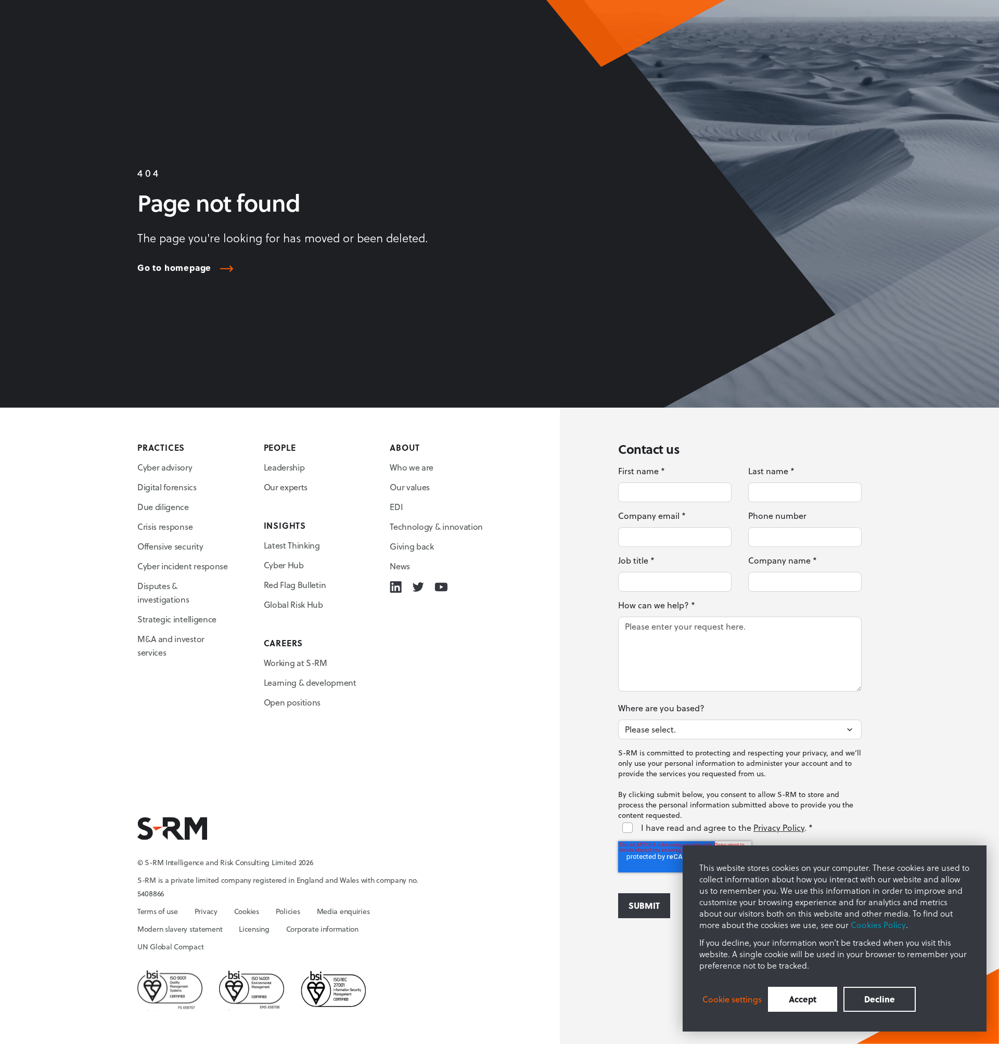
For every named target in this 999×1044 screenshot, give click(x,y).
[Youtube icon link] (440, 587)
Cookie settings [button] (732, 999)
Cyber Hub (284, 565)
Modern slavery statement (179, 929)
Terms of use (157, 911)
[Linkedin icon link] (396, 587)
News (400, 566)
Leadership (284, 467)
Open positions (292, 702)
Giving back (411, 546)
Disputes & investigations (163, 592)
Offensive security (170, 546)
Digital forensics (167, 487)
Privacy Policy (778, 827)
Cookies (246, 911)
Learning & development (310, 682)
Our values (410, 487)
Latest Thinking (292, 545)
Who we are (411, 467)
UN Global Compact (170, 947)
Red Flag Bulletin (295, 585)
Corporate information (322, 929)
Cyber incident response (182, 566)
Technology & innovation (436, 526)
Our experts (286, 487)
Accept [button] (802, 999)
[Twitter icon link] (418, 587)
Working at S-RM (295, 663)
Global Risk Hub (293, 604)
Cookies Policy (878, 925)
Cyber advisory (165, 467)
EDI (396, 507)
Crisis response (165, 526)
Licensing (254, 929)
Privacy (206, 911)
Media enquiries (343, 911)
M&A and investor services (170, 645)
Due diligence (163, 507)
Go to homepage (174, 268)
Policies (288, 911)
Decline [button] (879, 999)
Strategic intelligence (176, 619)
